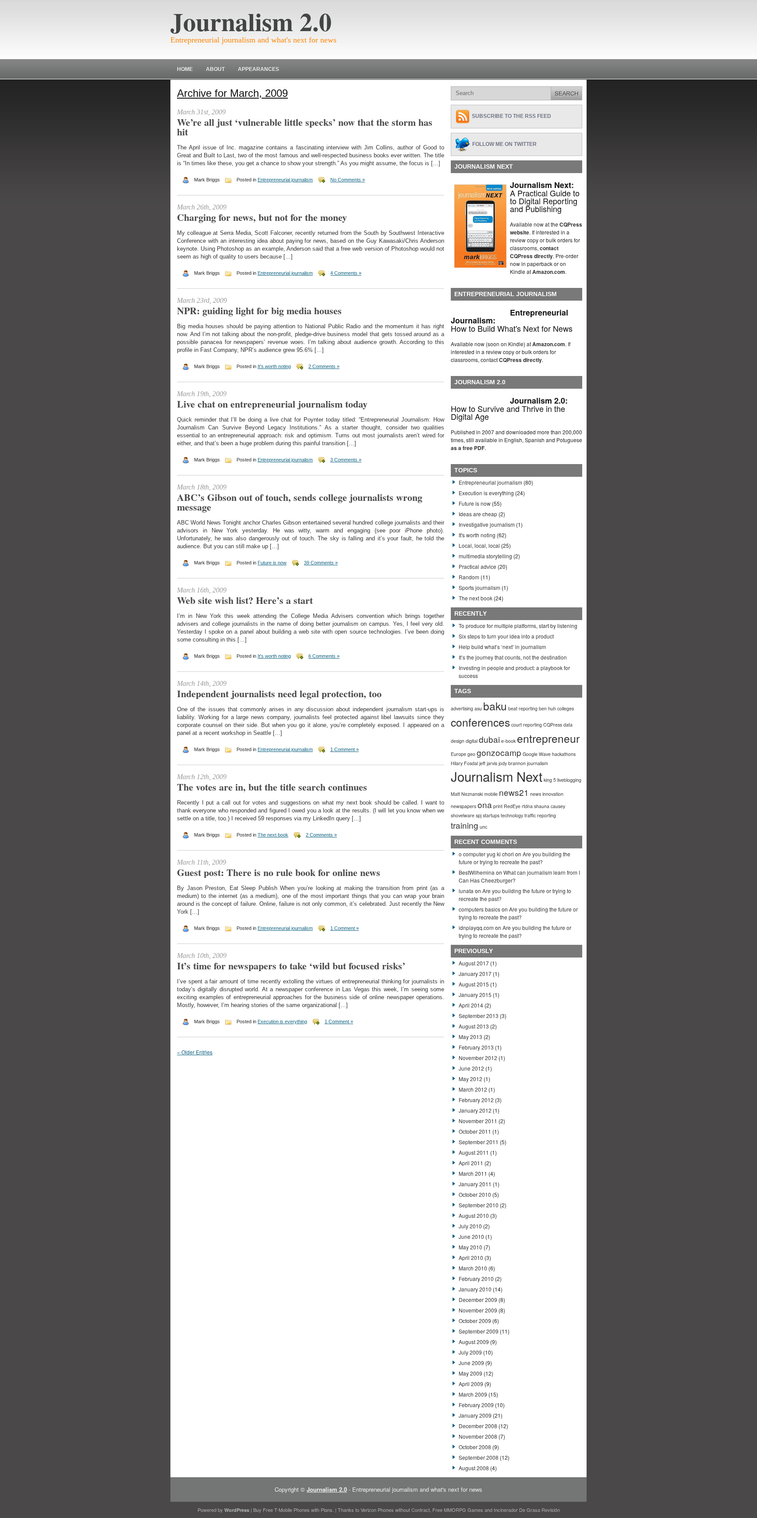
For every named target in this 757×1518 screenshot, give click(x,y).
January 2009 (475, 1415)
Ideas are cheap (478, 514)
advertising (462, 708)
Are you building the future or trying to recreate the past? (514, 857)
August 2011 (474, 1152)
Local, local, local (479, 545)
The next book (273, 834)
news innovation (546, 794)
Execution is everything (282, 1021)
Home (185, 69)
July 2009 (470, 1352)
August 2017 (474, 963)
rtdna (527, 806)
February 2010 (476, 1278)
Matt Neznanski (467, 794)
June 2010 (471, 1236)
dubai (489, 739)
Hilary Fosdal (464, 763)
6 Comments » (324, 656)
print (497, 806)
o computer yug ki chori (486, 854)
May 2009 (470, 1373)
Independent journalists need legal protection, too (279, 693)
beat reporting (523, 708)
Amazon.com (548, 272)
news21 (514, 792)
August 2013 (474, 1026)
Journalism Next (496, 776)
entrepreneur (548, 738)
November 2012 (478, 1057)
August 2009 (474, 1341)
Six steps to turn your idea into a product (506, 636)
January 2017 (475, 973)
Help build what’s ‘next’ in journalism (502, 646)
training (464, 825)
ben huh (547, 708)
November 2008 (478, 1436)
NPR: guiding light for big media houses (259, 310)
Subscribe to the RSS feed (511, 116)
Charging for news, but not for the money (262, 217)
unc (483, 826)
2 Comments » (324, 366)
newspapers (463, 806)
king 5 (550, 780)
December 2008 (478, 1425)
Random (469, 577)
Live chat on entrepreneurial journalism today (272, 404)
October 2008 (475, 1447)
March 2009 (473, 1394)
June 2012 (471, 1068)
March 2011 (473, 1173)
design (457, 741)
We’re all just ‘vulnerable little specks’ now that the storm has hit (304, 127)
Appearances (258, 69)
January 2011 (475, 1184)
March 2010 (473, 1268)
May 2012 (470, 1078)
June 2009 (471, 1362)
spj (478, 815)
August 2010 (474, 1215)
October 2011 (475, 1131)
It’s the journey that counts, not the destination (513, 657)
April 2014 (471, 1005)
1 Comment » (344, 749)
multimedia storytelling (485, 556)
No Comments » (347, 179)
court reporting (526, 724)
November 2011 (478, 1120)
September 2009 (479, 1331)
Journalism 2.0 (251, 21)
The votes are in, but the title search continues (272, 787)
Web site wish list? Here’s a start (245, 600)
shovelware (462, 815)
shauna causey (549, 806)
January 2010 (475, 1289)
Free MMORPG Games (457, 1509)
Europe (458, 754)
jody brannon (512, 763)
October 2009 (475, 1320)
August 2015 (474, 984)
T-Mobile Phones (292, 1509)
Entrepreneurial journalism (285, 179)
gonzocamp (499, 752)
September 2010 (479, 1205)
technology (512, 815)
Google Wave (537, 754)
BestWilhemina (477, 872)
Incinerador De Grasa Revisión (527, 1509)
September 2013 (479, 1015)
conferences (480, 722)
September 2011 (479, 1142)
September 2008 (479, 1457)
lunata (466, 890)
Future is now (272, 562)
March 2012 (473, 1089)
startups (491, 815)
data (568, 724)
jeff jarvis (488, 763)
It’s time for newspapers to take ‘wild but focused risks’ (291, 965)
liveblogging (569, 780)
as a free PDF (468, 448)
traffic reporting (540, 815)
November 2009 (478, 1310)
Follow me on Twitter (504, 144)
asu (478, 708)
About (215, 69)
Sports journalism (479, 587)
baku (495, 705)
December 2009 (478, 1299)
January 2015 (475, 994)
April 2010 (471, 1257)
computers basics (479, 909)
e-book (508, 741)
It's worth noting (274, 366)
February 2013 (476, 1047)
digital (472, 741)
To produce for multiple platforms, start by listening (518, 625)
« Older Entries (194, 1052)
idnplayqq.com (476, 927)
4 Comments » (345, 273)
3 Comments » (345, 459)
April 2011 (471, 1163)
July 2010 (470, 1226)
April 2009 (471, 1383)
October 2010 (475, 1194)
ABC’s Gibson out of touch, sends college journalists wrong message (299, 502)
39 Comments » (321, 562)
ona (485, 804)
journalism (537, 763)
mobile (491, 794)
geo (471, 754)
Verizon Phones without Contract (395, 1509)
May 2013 (470, 1036)
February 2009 (476, 1404)
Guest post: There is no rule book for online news (278, 872)
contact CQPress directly (534, 252)
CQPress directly (520, 360)
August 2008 (474, 1468)
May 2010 (470, 1247)
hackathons (564, 754)
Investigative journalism (487, 524)
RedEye (512, 806)
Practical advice (477, 566)
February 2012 (476, 1099)
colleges (565, 708)
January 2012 (475, 1110)
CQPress (552, 724)
